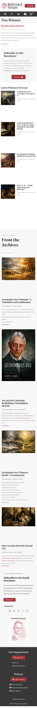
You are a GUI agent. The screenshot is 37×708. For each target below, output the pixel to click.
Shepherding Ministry (12, 25)
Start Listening (17, 684)
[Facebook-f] (18, 611)
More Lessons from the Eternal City (17, 547)
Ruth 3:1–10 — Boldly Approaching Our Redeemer (25, 187)
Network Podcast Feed (19, 687)
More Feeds (15, 691)
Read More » (5, 44)
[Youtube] (10, 611)
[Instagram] (23, 611)
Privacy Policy (23, 704)
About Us (15, 662)
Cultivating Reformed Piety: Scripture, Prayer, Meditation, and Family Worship (25, 126)
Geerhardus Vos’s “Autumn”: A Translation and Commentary (16, 301)
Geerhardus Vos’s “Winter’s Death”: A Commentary (15, 474)
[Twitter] (14, 611)
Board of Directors (18, 666)
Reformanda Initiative (8, 561)
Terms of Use (14, 704)
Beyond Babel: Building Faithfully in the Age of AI (26, 155)
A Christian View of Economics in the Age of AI (26, 94)
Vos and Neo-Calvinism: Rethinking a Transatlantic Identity (15, 403)
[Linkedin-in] (27, 611)
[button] (11, 14)
